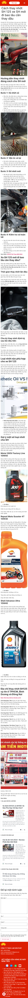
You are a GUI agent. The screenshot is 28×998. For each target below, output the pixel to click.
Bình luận (4, 898)
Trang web (3, 927)
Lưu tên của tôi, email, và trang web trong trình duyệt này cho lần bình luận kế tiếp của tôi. (13, 935)
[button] (24, 3)
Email (3, 922)
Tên (2, 916)
